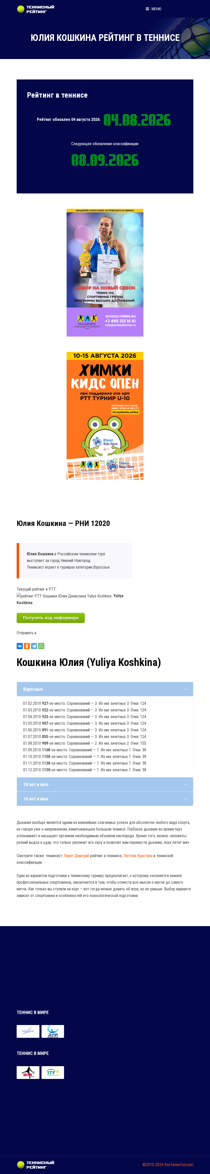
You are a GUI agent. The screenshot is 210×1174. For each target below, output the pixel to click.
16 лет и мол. (36, 798)
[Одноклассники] (27, 646)
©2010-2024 (152, 1164)
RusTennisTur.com (178, 1164)
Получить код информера (50, 617)
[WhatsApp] (41, 646)
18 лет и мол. (36, 784)
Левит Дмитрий (76, 855)
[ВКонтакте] (20, 646)
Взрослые (33, 689)
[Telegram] (34, 646)
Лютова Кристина (138, 855)
